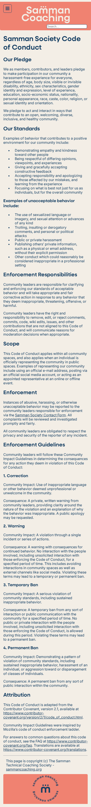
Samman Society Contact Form (40, 415)
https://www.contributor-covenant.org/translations (44, 749)
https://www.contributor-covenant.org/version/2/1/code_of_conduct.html (43, 715)
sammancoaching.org (24, 769)
